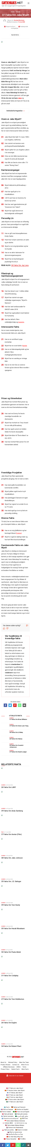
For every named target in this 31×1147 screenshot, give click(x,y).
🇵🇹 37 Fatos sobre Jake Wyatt (14, 1099)
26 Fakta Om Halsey (15, 739)
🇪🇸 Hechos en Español (21, 1109)
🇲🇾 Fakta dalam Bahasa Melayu (14, 1125)
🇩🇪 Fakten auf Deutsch (18, 1107)
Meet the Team (24, 1062)
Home (12, 11)
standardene (15, 664)
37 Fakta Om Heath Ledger (18, 752)
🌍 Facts (7, 1107)
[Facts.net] (12, 2)
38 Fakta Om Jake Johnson (12, 858)
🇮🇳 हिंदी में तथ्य (24, 1118)
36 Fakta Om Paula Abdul (11, 952)
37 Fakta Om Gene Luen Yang (18, 726)
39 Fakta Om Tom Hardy (10, 905)
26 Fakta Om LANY (8, 787)
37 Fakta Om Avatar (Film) (11, 834)
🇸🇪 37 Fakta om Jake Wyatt (14, 1102)
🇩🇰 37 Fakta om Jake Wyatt (14, 1088)
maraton (21, 322)
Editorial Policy (12, 1062)
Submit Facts (15, 1069)
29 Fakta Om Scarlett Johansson (16, 746)
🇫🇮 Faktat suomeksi (7, 1116)
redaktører (9, 673)
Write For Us (25, 1065)
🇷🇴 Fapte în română (21, 1130)
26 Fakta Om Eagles (9, 1023)
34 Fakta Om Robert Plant (11, 1046)
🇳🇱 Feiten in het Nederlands (14, 1127)
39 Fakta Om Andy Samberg (12, 811)
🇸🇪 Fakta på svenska (21, 1114)
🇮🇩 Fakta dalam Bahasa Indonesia (15, 1121)
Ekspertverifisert (10, 26)
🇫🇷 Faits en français (7, 1109)
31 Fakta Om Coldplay (9, 976)
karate (24, 346)
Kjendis (18, 11)
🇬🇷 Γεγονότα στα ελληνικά (10, 1118)
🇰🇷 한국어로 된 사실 (20, 1123)
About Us (3, 1062)
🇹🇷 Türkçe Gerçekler (10, 1139)
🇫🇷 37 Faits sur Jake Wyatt (14, 1095)
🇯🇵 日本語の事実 (7, 1123)
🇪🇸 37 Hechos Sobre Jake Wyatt (15, 1090)
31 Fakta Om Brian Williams (18, 719)
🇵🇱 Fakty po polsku (8, 1130)
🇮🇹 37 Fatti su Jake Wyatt (15, 1097)
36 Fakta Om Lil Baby (16, 732)
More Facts (25, 1069)
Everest (19, 533)
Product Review (5, 1065)
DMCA (18, 1067)
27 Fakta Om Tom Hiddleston (12, 999)
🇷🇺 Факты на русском (14, 1132)
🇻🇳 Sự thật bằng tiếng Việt (15, 1137)
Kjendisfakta (15, 35)
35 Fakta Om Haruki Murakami (13, 928)
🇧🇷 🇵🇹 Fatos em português (21, 1112)
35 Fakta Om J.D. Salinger (11, 881)
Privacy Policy (5, 1069)
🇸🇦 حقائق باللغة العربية (21, 1116)
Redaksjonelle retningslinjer (19, 27)
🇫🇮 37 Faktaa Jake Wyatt (14, 1093)
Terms (24, 1067)
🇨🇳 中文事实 (22, 1139)
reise (20, 98)
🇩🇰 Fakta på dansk (7, 1114)
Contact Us (15, 1065)
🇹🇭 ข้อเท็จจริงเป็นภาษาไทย (14, 1134)
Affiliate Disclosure (9, 1067)
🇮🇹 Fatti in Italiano (5, 1112)
